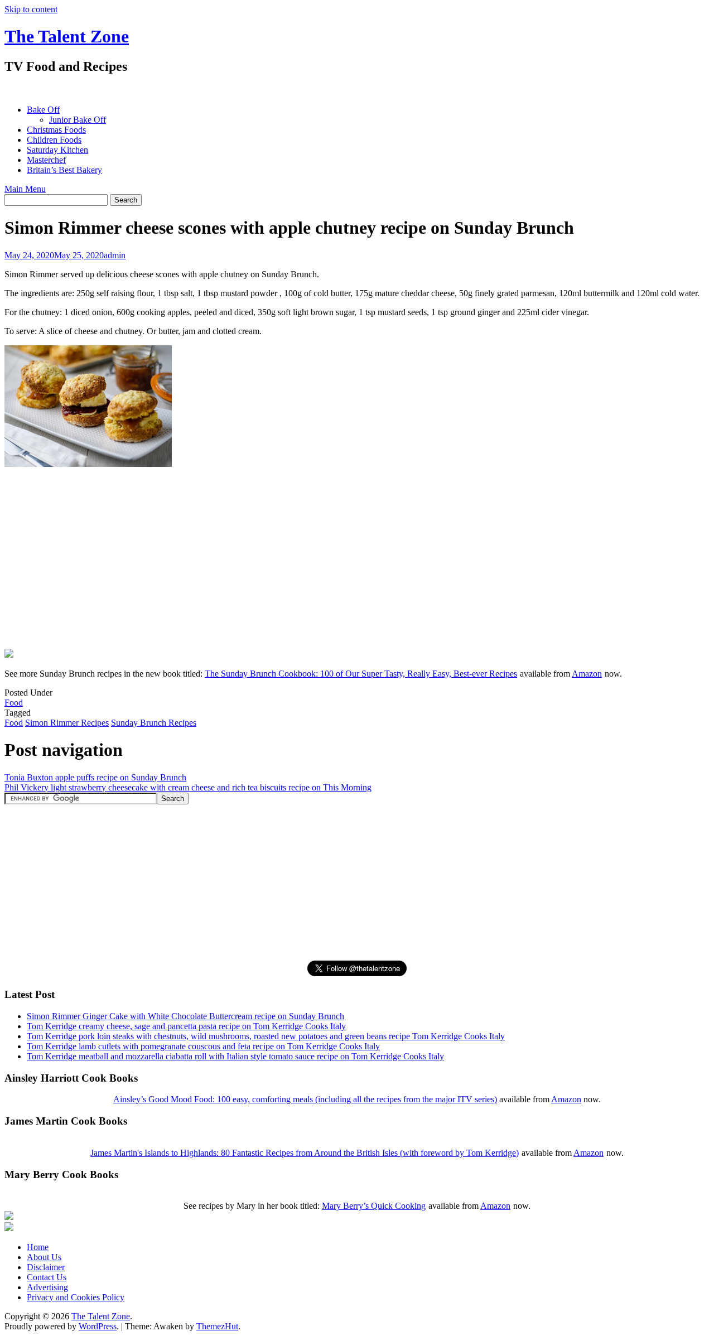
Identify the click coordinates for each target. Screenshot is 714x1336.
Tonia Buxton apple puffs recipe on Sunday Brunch (95, 777)
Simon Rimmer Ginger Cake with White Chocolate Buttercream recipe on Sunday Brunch (185, 1016)
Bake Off (43, 109)
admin (115, 255)
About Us (44, 1257)
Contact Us (46, 1277)
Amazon (587, 673)
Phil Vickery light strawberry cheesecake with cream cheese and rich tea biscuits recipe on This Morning (188, 787)
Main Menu (25, 189)
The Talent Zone (66, 36)
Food (13, 702)
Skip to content (30, 9)
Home (38, 1247)
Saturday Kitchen (57, 150)
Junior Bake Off (77, 119)
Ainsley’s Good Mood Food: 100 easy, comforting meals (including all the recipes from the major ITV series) (305, 1099)
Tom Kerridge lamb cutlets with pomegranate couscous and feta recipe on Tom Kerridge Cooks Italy (203, 1046)
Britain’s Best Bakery (64, 170)
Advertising (47, 1287)
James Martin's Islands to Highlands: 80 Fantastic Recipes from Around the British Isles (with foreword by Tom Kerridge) (304, 1152)
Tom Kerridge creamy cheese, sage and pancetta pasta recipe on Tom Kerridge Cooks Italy (186, 1026)
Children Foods (54, 139)
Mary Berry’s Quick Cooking (374, 1205)
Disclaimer (46, 1267)
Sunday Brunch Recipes (153, 722)
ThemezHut (217, 1326)
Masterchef (46, 160)
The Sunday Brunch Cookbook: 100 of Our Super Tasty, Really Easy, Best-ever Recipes (361, 673)
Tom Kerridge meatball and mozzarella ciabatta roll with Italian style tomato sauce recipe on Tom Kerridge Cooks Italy (235, 1056)
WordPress (98, 1326)
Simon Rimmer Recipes (67, 722)
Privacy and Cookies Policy (75, 1297)
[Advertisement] (207, 89)
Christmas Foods (56, 129)
